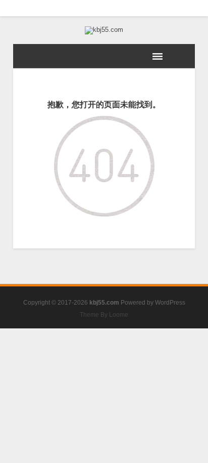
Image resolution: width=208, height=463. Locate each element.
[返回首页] (104, 123)
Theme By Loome (104, 314)
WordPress (170, 302)
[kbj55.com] (104, 30)
